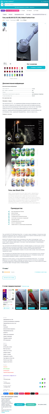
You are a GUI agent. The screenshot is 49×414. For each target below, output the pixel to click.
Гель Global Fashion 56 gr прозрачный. (7, 302)
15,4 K (22, 393)
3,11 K (12, 393)
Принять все (19, 404)
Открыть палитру (13, 78)
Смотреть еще (25, 286)
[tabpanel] (24, 275)
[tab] (5, 268)
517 (33, 393)
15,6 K (6, 393)
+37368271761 (45, 1)
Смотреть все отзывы (9, 277)
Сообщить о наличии (36, 67)
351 (17, 393)
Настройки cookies (42, 404)
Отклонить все (30, 404)
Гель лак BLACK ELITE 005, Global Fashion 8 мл (33, 302)
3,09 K (28, 393)
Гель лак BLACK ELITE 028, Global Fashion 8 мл (20, 302)
